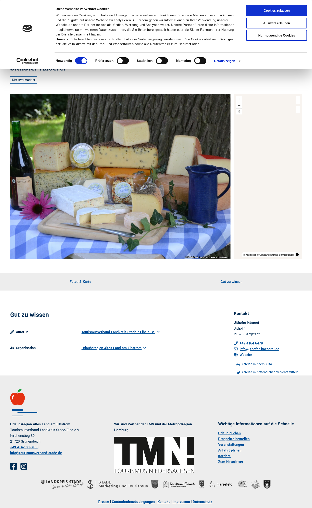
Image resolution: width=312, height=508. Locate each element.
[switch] (123, 60)
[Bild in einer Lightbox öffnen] (154, 455)
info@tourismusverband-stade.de (36, 452)
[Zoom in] (239, 99)
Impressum (181, 501)
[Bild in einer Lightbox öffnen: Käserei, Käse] (120, 176)
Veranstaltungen (231, 444)
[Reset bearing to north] (239, 111)
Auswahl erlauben (276, 23)
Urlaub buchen (229, 433)
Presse (103, 501)
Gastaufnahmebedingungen (133, 501)
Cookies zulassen (277, 10)
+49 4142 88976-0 (24, 447)
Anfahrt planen (229, 450)
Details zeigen (224, 61)
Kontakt (163, 501)
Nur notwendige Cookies (276, 35)
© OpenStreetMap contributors (275, 255)
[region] (268, 176)
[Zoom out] (239, 105)
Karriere (224, 456)
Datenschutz (202, 501)
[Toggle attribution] (297, 254)
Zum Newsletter (230, 461)
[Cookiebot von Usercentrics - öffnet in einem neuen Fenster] (27, 61)
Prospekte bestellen (234, 438)
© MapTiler (249, 255)
